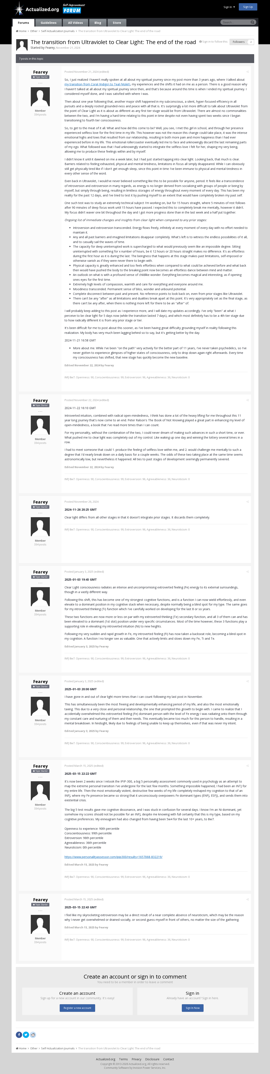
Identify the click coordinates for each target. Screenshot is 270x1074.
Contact (168, 1059)
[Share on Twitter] (26, 1035)
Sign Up (248, 7)
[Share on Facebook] (19, 1035)
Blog (97, 23)
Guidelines (49, 23)
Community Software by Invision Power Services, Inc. (135, 1068)
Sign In (228, 7)
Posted (82, 72)
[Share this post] (247, 72)
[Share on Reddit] (33, 1034)
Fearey (50, 48)
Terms (123, 1059)
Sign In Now (193, 1008)
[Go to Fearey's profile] (22, 45)
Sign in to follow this (215, 41)
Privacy (136, 1059)
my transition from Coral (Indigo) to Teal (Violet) (97, 84)
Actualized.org (105, 1059)
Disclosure (152, 1059)
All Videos (75, 23)
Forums (23, 23)
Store (117, 23)
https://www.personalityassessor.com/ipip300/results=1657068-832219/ (113, 857)
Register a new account (77, 1008)
